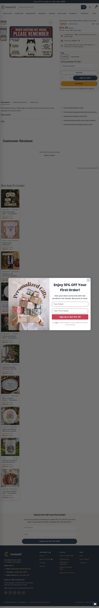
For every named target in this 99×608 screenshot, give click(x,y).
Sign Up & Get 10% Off (70, 317)
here (56, 322)
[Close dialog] (88, 280)
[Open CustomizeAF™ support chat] (95, 604)
